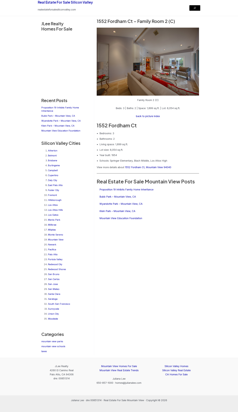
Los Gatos (53, 214)
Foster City (53, 190)
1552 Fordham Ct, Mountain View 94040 (148, 167)
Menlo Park (54, 219)
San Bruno (53, 274)
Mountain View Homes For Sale (119, 366)
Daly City (52, 180)
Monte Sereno (55, 234)
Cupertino (53, 175)
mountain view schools (53, 346)
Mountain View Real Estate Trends (119, 370)
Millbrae (52, 224)
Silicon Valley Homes (176, 366)
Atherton (52, 150)
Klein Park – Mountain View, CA (58, 125)
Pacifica (52, 249)
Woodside (53, 318)
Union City (53, 313)
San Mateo (53, 289)
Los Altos (53, 205)
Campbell (53, 170)
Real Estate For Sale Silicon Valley (65, 2)
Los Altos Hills (55, 210)
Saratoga (52, 299)
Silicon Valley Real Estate (176, 370)
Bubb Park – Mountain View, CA (58, 115)
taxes (44, 351)
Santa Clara (54, 294)
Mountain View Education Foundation (60, 130)
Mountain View (55, 239)
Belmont (52, 155)
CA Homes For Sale (176, 374)
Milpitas (52, 229)
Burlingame (54, 165)
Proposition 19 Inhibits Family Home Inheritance (126, 189)
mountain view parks (52, 341)
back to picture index (148, 116)
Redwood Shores (57, 269)
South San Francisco (59, 304)
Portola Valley (55, 259)
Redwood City (55, 264)
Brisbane (52, 160)
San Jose (53, 284)
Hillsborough (54, 200)
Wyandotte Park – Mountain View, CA (61, 120)
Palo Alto (53, 254)
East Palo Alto (55, 185)
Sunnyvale (53, 308)
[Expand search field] (194, 8)
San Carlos (54, 279)
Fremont (52, 195)
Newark (52, 244)
